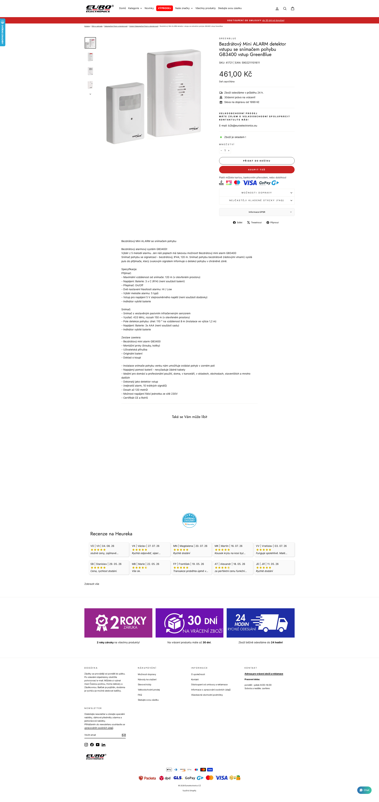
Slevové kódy (144, 684)
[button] (364, 790)
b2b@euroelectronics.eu (242, 125)
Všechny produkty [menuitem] (205, 8)
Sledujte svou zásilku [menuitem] (230, 8)
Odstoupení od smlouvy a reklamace (209, 684)
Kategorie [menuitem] (133, 8)
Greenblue (227, 38)
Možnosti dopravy (257, 192)
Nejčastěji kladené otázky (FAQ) (256, 200)
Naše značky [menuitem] (182, 8)
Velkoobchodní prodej (149, 689)
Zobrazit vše (91, 583)
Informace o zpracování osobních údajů (211, 689)
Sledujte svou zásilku (148, 700)
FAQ (140, 695)
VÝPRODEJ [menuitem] (164, 8)
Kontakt (195, 679)
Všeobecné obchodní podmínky (207, 695)
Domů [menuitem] (122, 8)
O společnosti (198, 674)
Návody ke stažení (147, 679)
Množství (227, 144)
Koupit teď (256, 169)
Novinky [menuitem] (149, 8)
